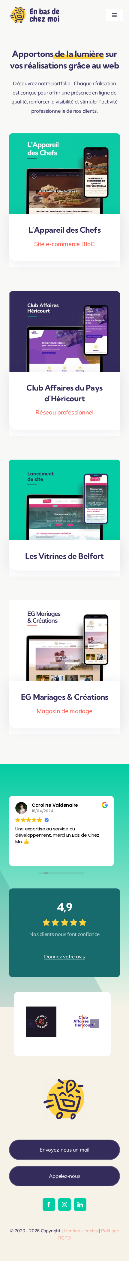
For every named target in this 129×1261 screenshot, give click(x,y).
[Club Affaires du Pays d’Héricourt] (64, 295)
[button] (30, 1023)
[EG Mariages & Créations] (64, 605)
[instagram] (64, 1204)
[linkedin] (80, 1204)
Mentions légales (81, 1230)
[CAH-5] (83, 1009)
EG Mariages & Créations (64, 697)
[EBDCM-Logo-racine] (35, 6)
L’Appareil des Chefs (64, 230)
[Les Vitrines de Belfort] (64, 464)
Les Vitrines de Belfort (64, 556)
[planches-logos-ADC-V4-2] (41, 1009)
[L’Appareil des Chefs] (64, 138)
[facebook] (49, 1204)
